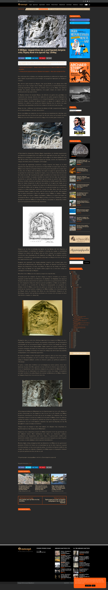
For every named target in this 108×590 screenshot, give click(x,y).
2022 (72, 333)
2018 (72, 338)
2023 (72, 332)
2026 (72, 271)
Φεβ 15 (74, 302)
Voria (30, 463)
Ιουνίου (74, 282)
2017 (72, 339)
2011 (72, 346)
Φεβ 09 (74, 308)
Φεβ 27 (74, 289)
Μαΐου (73, 283)
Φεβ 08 (74, 309)
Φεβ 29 (74, 288)
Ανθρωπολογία (62, 4)
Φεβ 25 (74, 291)
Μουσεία (48, 4)
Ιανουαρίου (74, 331)
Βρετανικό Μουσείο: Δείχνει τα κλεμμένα (80, 321)
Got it (93, 585)
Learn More (88, 585)
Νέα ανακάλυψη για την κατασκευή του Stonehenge (80, 319)
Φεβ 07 (74, 310)
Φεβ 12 (74, 305)
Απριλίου (74, 284)
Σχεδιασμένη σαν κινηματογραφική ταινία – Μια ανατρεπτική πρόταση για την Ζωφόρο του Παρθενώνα (83, 9)
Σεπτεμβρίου (75, 278)
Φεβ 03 (75, 315)
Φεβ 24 (74, 292)
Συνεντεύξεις (69, 4)
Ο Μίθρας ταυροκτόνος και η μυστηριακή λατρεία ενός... (79, 327)
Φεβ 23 (74, 294)
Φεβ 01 (74, 330)
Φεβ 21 (74, 296)
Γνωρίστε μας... (31, 1)
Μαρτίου (74, 285)
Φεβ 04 (74, 314)
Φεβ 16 (74, 301)
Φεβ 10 (74, 306)
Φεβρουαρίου (76, 287)
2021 (72, 334)
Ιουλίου (74, 281)
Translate (78, 111)
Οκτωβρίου (74, 277)
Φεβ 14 (74, 303)
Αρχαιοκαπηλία (42, 4)
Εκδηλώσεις (75, 4)
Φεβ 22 (74, 295)
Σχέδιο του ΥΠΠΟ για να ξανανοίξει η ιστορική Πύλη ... (81, 323)
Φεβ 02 (74, 329)
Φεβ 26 (74, 290)
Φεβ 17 (74, 300)
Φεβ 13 (74, 304)
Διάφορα (81, 4)
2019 (72, 337)
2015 (72, 341)
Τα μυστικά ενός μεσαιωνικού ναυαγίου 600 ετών (79, 317)
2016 (72, 340)
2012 (72, 345)
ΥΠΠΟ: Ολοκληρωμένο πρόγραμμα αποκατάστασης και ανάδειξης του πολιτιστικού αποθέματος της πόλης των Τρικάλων (27, 9)
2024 (73, 274)
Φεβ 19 (74, 298)
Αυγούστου (74, 279)
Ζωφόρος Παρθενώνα (57, 9)
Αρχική (30, 4)
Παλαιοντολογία (54, 4)
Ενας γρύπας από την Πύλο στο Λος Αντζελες (80, 325)
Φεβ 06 (74, 311)
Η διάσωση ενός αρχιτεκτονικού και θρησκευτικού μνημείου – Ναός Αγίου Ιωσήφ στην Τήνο (42, 71)
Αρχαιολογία (35, 4)
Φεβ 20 (74, 297)
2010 (72, 347)
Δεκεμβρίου (74, 275)
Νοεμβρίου (74, 276)
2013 (72, 344)
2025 (72, 272)
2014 (72, 343)
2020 (72, 336)
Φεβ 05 (74, 312)
